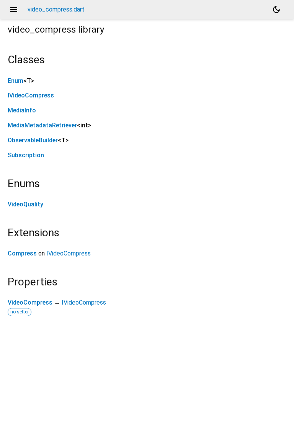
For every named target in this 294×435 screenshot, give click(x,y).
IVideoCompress (31, 95)
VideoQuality (25, 204)
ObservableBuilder (33, 140)
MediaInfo (22, 110)
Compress (22, 253)
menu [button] (13, 9)
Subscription (26, 155)
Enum (15, 80)
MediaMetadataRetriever (42, 125)
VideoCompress (30, 302)
